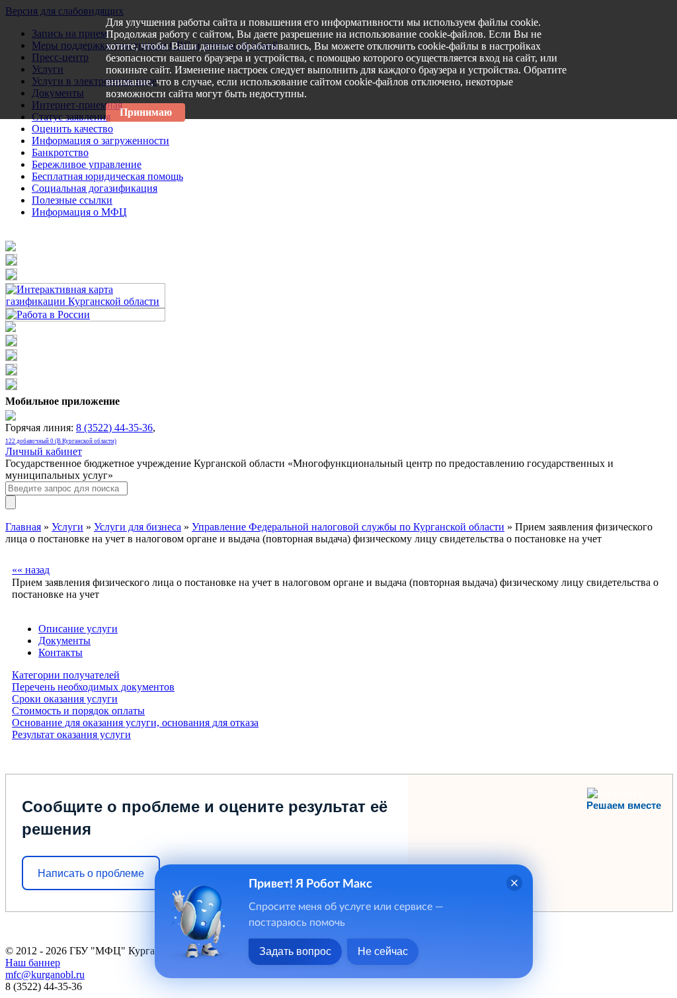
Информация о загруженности (100, 140)
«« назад (31, 569)
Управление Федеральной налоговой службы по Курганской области (348, 526)
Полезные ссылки (72, 200)
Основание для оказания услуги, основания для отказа (135, 722)
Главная (23, 526)
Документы (64, 640)
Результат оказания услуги (71, 734)
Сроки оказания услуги (65, 698)
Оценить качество (72, 128)
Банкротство (60, 152)
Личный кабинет (43, 451)
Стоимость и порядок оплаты (78, 710)
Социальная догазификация (94, 188)
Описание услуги (78, 628)
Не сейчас (383, 951)
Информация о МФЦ (79, 212)
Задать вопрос (295, 951)
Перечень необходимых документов (93, 686)
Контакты (60, 652)
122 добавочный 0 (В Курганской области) (60, 441)
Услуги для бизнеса (137, 526)
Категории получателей (66, 675)
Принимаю (146, 112)
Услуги (67, 526)
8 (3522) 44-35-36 (114, 427)
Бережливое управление (86, 164)
